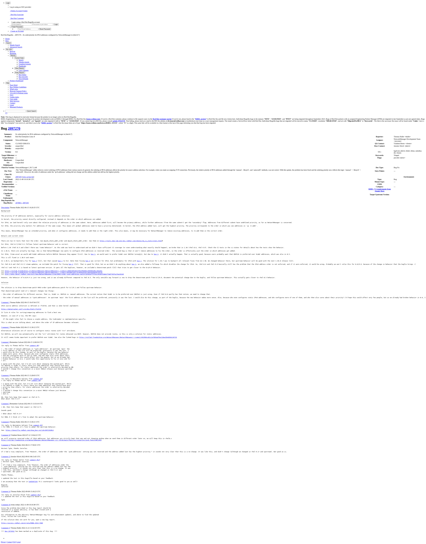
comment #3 (37, 379)
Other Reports (19, 68)
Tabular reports (24, 62)
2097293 (18, 177)
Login (8, 3)
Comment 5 (5, 404)
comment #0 (34, 345)
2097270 (14, 128)
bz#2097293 (33, 481)
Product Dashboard (16, 81)
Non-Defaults (23, 79)
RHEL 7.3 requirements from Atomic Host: (380, 190)
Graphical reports (25, 64)
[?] (6, 113)
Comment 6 (5, 422)
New (7, 41)
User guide (13, 99)
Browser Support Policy (18, 91)
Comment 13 (5, 457)
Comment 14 (5, 491)
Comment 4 (5, 375)
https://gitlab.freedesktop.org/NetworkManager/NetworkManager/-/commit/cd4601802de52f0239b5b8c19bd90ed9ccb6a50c (53, 271)
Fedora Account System (18, 11)
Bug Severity (23, 77)
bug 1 (93, 254)
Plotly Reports (19, 72)
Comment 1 (5, 302)
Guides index (14, 97)
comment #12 (34, 460)
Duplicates (22, 66)
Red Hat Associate (17, 15)
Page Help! (14, 85)
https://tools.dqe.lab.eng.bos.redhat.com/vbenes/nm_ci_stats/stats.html (131, 241)
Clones (7, 177)
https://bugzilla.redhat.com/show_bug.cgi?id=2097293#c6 (30, 430)
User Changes (24, 70)
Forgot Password (16, 27)
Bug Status (22, 75)
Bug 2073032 (10, 531)
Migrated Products (16, 107)
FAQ (11, 95)
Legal (12, 105)
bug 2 (156, 254)
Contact (12, 103)
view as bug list (28, 177)
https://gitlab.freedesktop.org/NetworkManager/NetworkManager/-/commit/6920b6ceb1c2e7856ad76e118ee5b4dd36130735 (53, 272)
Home (7, 39)
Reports (13, 55)
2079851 (18, 203)
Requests (13, 53)
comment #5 (37, 425)
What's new (14, 89)
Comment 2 (5, 327)
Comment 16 (5, 505)
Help (7, 83)
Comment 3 (5, 342)
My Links (9, 49)
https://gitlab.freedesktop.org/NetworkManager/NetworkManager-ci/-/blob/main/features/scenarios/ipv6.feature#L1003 (51, 440)
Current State (19, 58)
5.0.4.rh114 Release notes (19, 93)
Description (5, 207)
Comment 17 (5, 528)
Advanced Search (16, 47)
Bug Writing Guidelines (18, 87)
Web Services (14, 101)
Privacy (3, 542)
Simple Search (15, 45)
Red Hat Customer (17, 18)
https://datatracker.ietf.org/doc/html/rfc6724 (21, 309)
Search (8, 43)
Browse (12, 51)
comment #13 (35, 495)
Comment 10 (5, 435)
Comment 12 (5, 445)
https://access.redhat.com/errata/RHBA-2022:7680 (22, 523)
